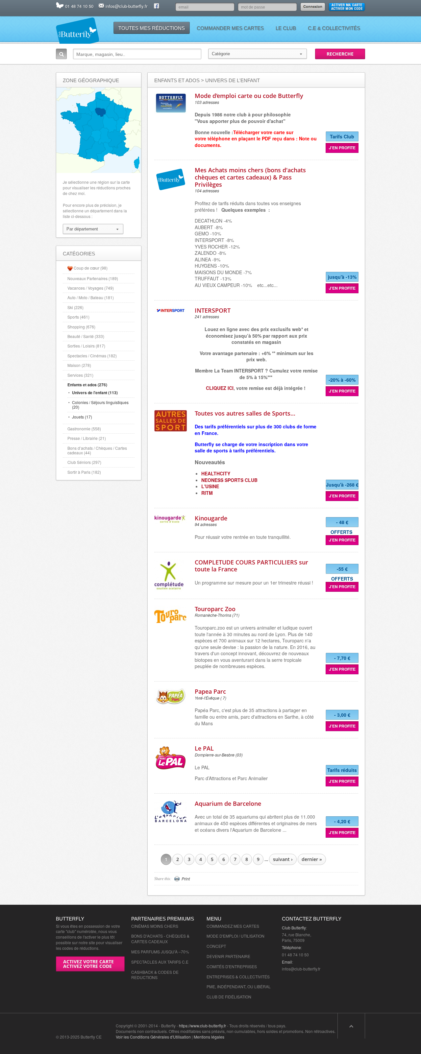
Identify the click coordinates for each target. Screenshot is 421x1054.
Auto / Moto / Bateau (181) (90, 297)
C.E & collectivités (334, 28)
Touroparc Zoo (215, 609)
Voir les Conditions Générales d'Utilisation (153, 1037)
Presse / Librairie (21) (86, 438)
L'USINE (210, 486)
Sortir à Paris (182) (84, 472)
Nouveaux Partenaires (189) (92, 278)
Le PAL (204, 748)
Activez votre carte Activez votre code (88, 963)
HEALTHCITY (215, 473)
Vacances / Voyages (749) (90, 288)
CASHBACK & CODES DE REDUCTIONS (155, 974)
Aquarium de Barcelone (228, 803)
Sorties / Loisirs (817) (86, 345)
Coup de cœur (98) (91, 268)
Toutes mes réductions (151, 28)
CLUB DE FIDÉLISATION (229, 996)
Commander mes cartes (230, 28)
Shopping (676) (81, 326)
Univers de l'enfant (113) (95, 392)
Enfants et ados (177, 80)
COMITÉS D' (218, 966)
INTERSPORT (213, 310)
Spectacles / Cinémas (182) (92, 355)
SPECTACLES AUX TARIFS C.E (159, 962)
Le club (286, 28)
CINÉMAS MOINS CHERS (154, 926)
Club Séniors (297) (84, 462)
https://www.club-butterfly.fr (202, 1025)
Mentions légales (209, 1037)
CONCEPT (216, 946)
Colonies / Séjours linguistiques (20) (100, 404)
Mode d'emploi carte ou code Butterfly (249, 96)
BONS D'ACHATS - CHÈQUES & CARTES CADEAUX (160, 938)
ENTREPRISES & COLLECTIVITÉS (238, 976)
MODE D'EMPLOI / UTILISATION (235, 936)
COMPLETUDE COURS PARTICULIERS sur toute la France (251, 565)
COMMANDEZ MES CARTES (233, 926)
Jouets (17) (82, 416)
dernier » (312, 859)
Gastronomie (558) (84, 428)
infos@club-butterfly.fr (126, 6)
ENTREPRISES (243, 966)
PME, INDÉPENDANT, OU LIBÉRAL (239, 986)
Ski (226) (75, 307)
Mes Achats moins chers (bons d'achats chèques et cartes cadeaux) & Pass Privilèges (250, 177)
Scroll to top (351, 1026)
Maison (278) (79, 365)
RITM (207, 493)
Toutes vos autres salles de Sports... (245, 413)
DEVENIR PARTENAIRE (228, 956)
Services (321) (80, 375)
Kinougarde (211, 518)
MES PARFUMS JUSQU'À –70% (160, 951)
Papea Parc (210, 691)
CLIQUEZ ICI (220, 388)
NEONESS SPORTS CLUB (229, 480)
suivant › (283, 859)
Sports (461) (78, 317)
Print (186, 878)
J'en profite (342, 148)
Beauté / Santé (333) (85, 336)
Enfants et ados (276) (87, 385)
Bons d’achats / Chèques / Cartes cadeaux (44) (97, 450)
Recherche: (61, 54)
